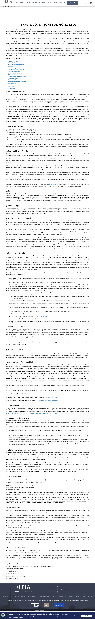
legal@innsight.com (52, 397)
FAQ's (84, 596)
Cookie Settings (76, 615)
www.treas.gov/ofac (46, 413)
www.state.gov (10, 413)
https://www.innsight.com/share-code (50, 400)
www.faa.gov (31, 413)
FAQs (39, 566)
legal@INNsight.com (44, 316)
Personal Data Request (45, 596)
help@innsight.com (53, 184)
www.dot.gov (24, 413)
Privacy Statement (36, 52)
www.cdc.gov (38, 413)
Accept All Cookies (87, 615)
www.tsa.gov (17, 413)
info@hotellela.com (64, 589)
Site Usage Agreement (20, 596)
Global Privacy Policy (8, 596)
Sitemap (90, 596)
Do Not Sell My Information (59, 596)
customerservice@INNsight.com (41, 244)
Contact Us (71, 596)
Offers (28, 3)
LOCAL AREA (62, 3)
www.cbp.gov (57, 413)
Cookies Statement (33, 596)
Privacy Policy (32, 197)
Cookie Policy (57, 614)
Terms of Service (13, 616)
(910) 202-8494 (63, 586)
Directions (78, 596)
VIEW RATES (72, 3)
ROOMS (22, 3)
